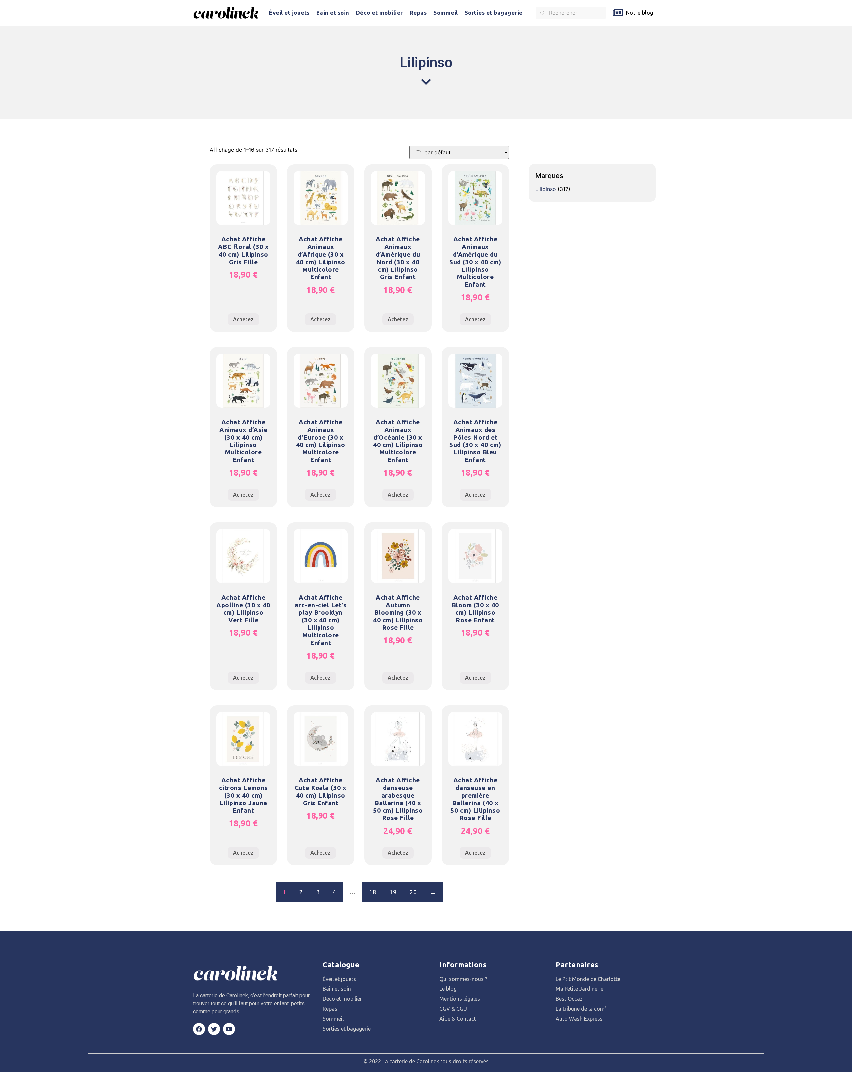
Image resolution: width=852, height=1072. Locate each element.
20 (413, 892)
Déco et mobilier (379, 12)
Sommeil (445, 12)
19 (392, 892)
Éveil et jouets (289, 12)
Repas (418, 12)
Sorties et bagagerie (494, 12)
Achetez (243, 319)
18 (372, 892)
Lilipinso (545, 189)
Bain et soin (332, 12)
